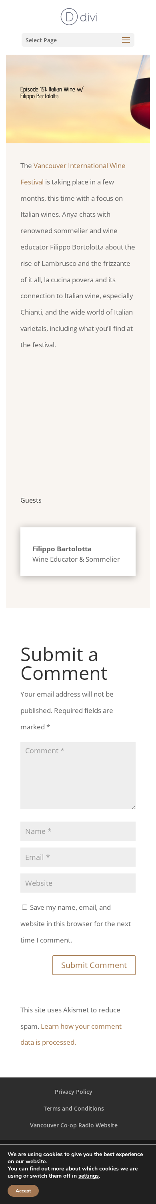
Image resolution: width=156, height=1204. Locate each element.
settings (88, 1176)
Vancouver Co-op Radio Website (74, 1125)
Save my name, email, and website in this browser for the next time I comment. (75, 924)
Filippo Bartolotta (62, 548)
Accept (23, 1191)
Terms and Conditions (74, 1108)
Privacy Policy (73, 1091)
